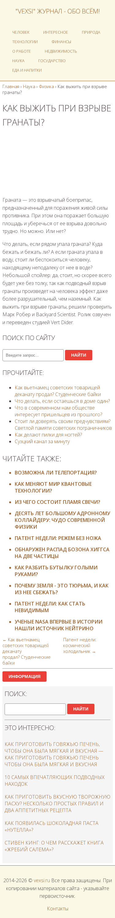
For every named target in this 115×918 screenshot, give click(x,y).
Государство (52, 60)
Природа (91, 32)
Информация (24, 676)
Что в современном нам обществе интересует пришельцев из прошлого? (58, 411)
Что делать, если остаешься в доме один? (62, 401)
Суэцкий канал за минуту (42, 441)
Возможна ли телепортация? (56, 472)
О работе (21, 51)
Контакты (57, 908)
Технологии (25, 41)
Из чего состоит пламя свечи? (57, 502)
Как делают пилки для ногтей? (48, 434)
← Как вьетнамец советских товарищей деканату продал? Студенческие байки (26, 651)
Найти (78, 355)
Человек (20, 32)
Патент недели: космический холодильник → (79, 645)
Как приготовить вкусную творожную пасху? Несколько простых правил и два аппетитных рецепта (57, 803)
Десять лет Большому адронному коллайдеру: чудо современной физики (62, 520)
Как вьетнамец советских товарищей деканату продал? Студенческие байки (58, 391)
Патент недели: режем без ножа (58, 538)
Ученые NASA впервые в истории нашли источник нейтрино (58, 625)
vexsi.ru (42, 880)
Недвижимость (61, 51)
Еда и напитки (27, 70)
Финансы (61, 41)
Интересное (55, 32)
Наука (18, 60)
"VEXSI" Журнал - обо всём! (57, 11)
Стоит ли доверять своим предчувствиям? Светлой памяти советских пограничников (63, 424)
